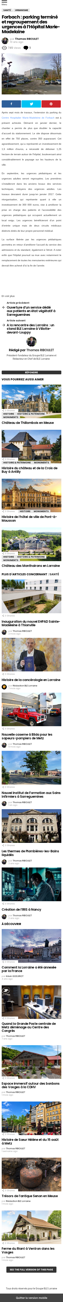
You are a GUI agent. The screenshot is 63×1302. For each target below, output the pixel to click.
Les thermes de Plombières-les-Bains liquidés (30, 853)
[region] (31, 279)
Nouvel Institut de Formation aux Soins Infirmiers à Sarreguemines (31, 795)
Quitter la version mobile (31, 1297)
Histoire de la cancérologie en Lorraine (31, 680)
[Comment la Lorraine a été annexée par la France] (31, 946)
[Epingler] (51, 104)
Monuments (10, 417)
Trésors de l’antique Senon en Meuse (30, 1196)
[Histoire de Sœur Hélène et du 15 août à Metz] (31, 1118)
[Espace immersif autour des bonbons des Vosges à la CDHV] (31, 1062)
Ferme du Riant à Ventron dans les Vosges (28, 1250)
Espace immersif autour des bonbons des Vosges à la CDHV (31, 1085)
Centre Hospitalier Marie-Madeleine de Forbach (28, 117)
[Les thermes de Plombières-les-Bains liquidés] (31, 826)
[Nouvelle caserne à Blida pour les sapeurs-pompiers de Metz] (31, 709)
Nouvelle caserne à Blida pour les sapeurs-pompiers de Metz (27, 736)
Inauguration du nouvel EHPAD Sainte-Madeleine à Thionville (31, 623)
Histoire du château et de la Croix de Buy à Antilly (29, 470)
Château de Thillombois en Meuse (28, 423)
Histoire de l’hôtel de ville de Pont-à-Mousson (29, 519)
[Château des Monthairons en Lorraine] (31, 544)
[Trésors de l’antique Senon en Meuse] (31, 1175)
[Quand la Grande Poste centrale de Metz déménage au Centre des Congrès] (31, 1002)
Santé (54, 574)
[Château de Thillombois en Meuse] (31, 402)
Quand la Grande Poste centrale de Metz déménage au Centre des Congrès (29, 1027)
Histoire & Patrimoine (31, 413)
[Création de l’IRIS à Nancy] (31, 884)
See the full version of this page (31, 1269)
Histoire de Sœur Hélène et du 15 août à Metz (30, 1141)
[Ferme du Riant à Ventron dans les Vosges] (31, 1227)
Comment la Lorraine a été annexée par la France (29, 969)
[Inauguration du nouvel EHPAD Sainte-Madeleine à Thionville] (31, 597)
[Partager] (11, 104)
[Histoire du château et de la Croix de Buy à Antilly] (31, 447)
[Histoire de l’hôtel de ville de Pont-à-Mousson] (31, 496)
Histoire (8, 413)
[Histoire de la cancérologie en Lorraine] (31, 655)
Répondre (31, 372)
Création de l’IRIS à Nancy (21, 909)
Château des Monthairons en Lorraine (31, 565)
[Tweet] (31, 104)
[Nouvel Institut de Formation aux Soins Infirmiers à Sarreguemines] (31, 768)
